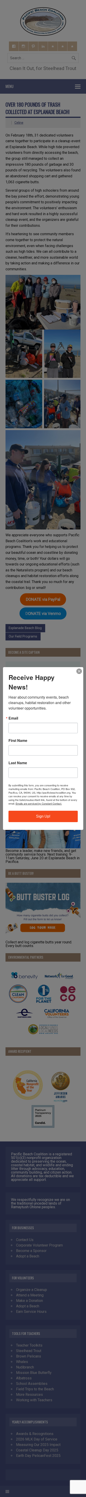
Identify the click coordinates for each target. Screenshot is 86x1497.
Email (13, 718)
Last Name (17, 763)
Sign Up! (43, 816)
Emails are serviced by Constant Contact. (39, 803)
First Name (17, 740)
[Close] (79, 671)
